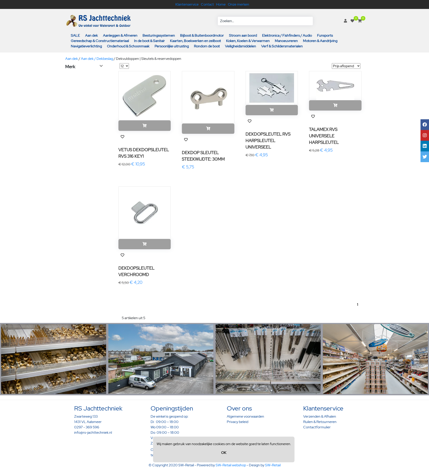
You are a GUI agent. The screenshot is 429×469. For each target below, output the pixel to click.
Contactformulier (317, 427)
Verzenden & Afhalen (319, 416)
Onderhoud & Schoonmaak (128, 46)
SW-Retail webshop (231, 465)
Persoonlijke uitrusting (172, 46)
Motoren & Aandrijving (320, 40)
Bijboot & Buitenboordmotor (202, 35)
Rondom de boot (207, 46)
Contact (207, 4)
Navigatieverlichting (86, 46)
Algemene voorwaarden (245, 416)
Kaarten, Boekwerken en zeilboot (195, 40)
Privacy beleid (237, 421)
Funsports (325, 35)
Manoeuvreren (286, 40)
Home (221, 4)
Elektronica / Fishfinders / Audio (287, 35)
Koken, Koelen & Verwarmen (248, 40)
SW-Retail (273, 465)
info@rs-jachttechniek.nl (93, 432)
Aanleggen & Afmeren (120, 35)
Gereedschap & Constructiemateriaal (100, 40)
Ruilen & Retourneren (319, 421)
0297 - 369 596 (86, 427)
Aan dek (91, 35)
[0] (352, 21)
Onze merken (238, 4)
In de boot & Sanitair (149, 40)
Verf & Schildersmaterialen (282, 46)
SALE (75, 35)
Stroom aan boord (243, 35)
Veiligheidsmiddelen (240, 46)
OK (223, 452)
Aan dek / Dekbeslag (97, 58)
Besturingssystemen (159, 35)
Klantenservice (187, 4)
